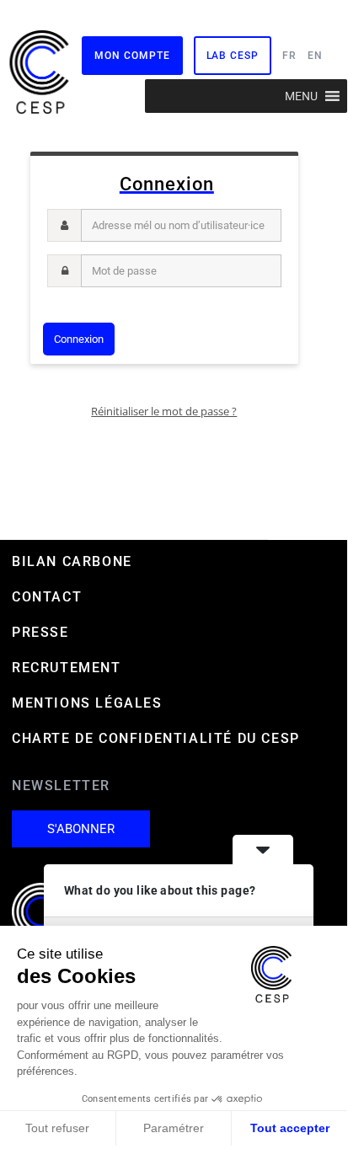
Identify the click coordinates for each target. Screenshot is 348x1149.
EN (315, 55)
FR (289, 55)
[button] (301, 96)
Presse (40, 632)
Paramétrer (173, 1128)
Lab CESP (232, 55)
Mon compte (131, 55)
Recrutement (66, 668)
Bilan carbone (72, 561)
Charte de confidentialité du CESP (156, 738)
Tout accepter (289, 1128)
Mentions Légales (87, 703)
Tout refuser (57, 1128)
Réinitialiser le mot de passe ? (164, 411)
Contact (47, 597)
